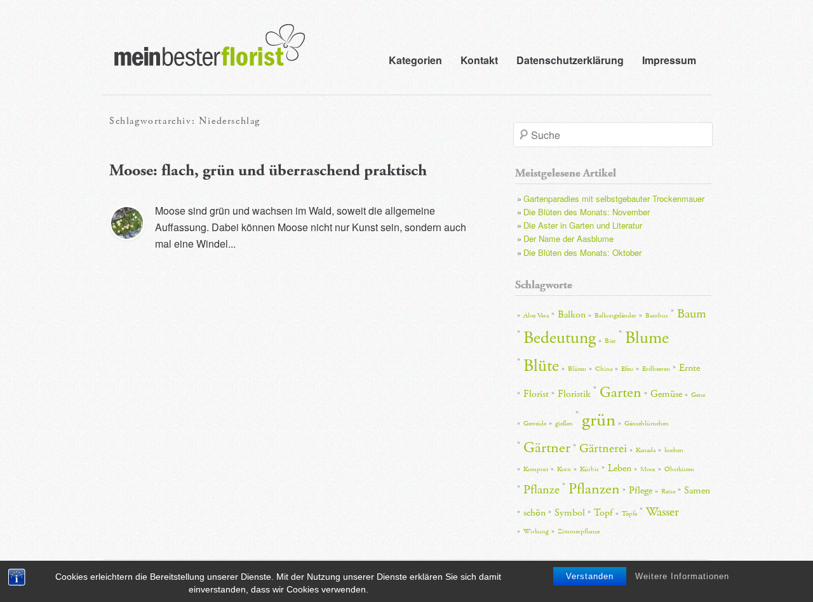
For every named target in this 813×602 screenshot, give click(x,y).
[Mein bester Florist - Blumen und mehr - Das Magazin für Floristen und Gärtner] (203, 54)
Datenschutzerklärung (570, 60)
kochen (673, 450)
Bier (610, 341)
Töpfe (629, 513)
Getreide (534, 423)
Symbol (569, 512)
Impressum (669, 60)
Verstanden (590, 576)
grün (598, 420)
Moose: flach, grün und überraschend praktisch (268, 170)
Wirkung (536, 531)
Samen (697, 490)
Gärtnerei (603, 448)
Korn (564, 469)
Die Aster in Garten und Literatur (582, 225)
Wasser (662, 512)
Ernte (689, 368)
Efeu (627, 369)
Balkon (572, 314)
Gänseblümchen (646, 423)
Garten (621, 392)
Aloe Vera (536, 315)
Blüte (541, 366)
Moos (647, 469)
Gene (698, 395)
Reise (668, 491)
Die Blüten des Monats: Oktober (582, 252)
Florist (536, 394)
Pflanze (541, 489)
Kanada (645, 450)
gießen (564, 423)
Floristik (574, 394)
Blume (647, 338)
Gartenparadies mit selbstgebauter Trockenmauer (613, 198)
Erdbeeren (656, 369)
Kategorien (415, 60)
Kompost (535, 469)
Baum (691, 313)
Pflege (640, 490)
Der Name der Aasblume (568, 238)
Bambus (656, 315)
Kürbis (589, 469)
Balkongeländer (615, 315)
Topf (603, 512)
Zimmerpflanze (579, 531)
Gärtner (546, 447)
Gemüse (666, 394)
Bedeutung (559, 338)
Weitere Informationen (682, 576)
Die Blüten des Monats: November (586, 212)
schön (534, 512)
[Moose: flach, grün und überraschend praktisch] (127, 223)
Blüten (577, 369)
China (603, 369)
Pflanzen (594, 488)
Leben (619, 468)
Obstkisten (679, 469)
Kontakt (479, 60)
